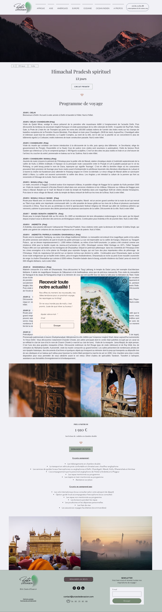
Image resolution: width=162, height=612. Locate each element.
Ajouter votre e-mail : (49, 314)
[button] (125, 281)
